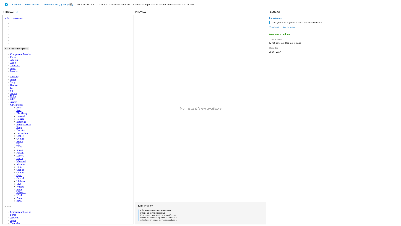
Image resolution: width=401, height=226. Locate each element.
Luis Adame (275, 18)
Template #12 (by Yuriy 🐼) (58, 4)
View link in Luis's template (282, 27)
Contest (16, 4)
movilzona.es (32, 4)
